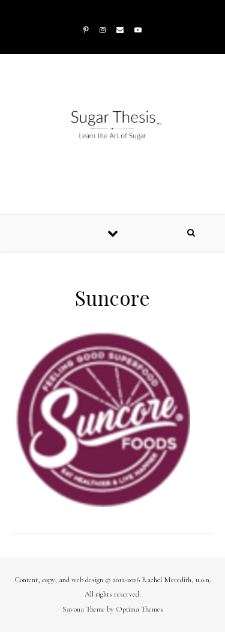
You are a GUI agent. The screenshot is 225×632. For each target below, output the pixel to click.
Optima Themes (139, 609)
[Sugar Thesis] (112, 125)
